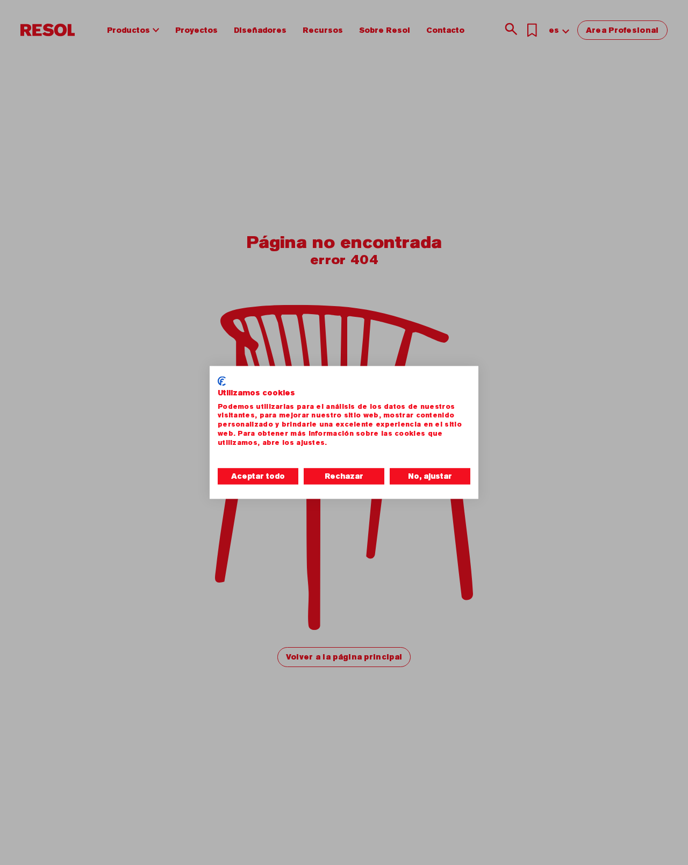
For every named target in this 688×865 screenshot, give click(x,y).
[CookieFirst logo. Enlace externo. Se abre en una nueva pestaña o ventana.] (222, 381)
